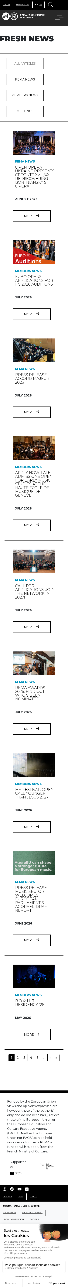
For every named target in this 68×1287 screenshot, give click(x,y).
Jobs (20, 1196)
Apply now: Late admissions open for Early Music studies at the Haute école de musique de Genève (34, 484)
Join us (33, 1196)
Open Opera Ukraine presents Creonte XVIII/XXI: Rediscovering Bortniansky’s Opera (35, 176)
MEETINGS (25, 111)
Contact (7, 1196)
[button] (56, 17)
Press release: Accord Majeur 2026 (32, 378)
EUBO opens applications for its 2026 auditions (34, 280)
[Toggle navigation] (50, 5)
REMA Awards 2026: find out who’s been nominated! (30, 693)
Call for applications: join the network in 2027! (35, 591)
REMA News (25, 79)
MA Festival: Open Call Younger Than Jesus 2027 (34, 793)
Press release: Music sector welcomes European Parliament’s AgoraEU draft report (32, 899)
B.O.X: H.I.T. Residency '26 (29, 1003)
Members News (25, 95)
